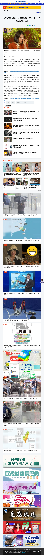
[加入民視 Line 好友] (22, 370)
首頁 (2, 3)
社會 (38, 3)
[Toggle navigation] (4, 1)
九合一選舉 (25, 3)
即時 (6, 3)
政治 (34, 3)
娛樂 (42, 3)
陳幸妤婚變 (11, 3)
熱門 (31, 3)
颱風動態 (18, 3)
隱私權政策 (23, 552)
